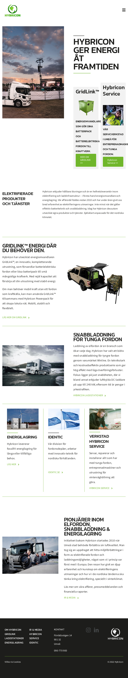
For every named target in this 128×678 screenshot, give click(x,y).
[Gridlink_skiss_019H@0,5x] (95, 260)
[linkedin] (96, 630)
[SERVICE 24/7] (113, 106)
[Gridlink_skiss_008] (86, 98)
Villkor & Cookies (13, 662)
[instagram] (88, 630)
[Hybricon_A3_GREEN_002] (12, 3)
